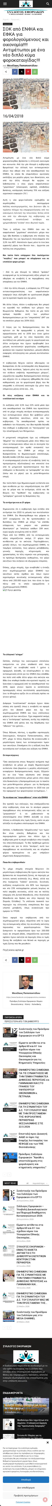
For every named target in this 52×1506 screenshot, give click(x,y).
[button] (47, 1442)
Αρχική (6, 19)
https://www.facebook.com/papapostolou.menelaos (26, 997)
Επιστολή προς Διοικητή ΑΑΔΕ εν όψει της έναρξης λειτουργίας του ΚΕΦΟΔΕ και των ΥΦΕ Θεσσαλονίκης (33, 1140)
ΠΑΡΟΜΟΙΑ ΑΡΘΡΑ (13, 1017)
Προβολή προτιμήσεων (26, 1495)
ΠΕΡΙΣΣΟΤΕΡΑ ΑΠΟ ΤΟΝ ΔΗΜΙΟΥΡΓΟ (22, 1021)
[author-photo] (26, 989)
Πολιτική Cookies (23, 1502)
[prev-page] (4, 1174)
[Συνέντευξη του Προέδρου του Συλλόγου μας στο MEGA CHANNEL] (8, 1316)
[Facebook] (15, 72)
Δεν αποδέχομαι (26, 1487)
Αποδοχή (26, 1479)
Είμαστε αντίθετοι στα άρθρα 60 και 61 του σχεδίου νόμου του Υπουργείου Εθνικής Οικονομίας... (30, 1231)
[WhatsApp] (35, 72)
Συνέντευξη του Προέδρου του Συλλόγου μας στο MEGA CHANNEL (32, 1315)
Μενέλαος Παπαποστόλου (22, 65)
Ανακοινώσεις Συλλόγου (9, 1035)
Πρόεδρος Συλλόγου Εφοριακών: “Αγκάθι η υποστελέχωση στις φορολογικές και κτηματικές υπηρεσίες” (32, 1161)
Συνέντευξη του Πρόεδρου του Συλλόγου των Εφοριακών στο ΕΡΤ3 (34, 1032)
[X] (21, 72)
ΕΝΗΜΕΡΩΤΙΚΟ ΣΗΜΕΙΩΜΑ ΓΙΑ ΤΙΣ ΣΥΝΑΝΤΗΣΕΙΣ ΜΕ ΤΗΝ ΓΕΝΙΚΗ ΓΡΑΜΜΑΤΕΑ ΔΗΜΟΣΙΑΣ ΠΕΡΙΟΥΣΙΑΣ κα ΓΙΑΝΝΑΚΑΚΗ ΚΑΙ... (32, 1278)
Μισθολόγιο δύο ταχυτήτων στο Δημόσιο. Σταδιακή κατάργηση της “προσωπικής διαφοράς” (32, 1423)
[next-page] (9, 1174)
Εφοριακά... (15, 19)
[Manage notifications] (45, 1499)
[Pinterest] (28, 72)
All (27, 1183)
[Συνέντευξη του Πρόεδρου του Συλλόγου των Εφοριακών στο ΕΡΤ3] (10, 1032)
